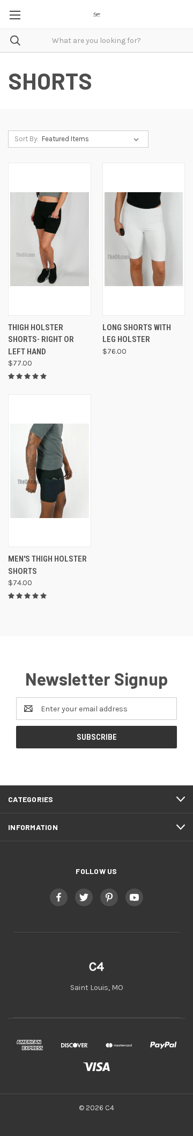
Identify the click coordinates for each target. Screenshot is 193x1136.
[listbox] (92, 139)
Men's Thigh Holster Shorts (47, 565)
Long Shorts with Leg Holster (136, 334)
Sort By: (26, 139)
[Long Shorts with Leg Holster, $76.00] (144, 239)
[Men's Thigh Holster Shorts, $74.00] (49, 470)
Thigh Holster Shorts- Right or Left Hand (41, 339)
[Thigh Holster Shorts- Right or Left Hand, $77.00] (49, 239)
